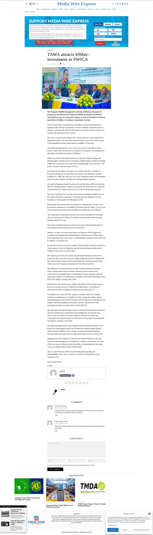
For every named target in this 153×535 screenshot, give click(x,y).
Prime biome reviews (61, 421)
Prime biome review (61, 406)
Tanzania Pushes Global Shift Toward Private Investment (59, 506)
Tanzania (50, 50)
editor (64, 64)
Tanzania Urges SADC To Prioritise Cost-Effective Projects (27, 499)
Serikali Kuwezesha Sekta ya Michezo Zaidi (18, 522)
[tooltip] (113, 4)
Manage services (112, 525)
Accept (113, 530)
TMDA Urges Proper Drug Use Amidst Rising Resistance (92, 505)
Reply (56, 415)
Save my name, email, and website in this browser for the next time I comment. (72, 465)
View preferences (141, 530)
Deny (125, 530)
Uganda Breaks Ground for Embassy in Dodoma (18, 511)
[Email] (73, 375)
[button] (149, 514)
